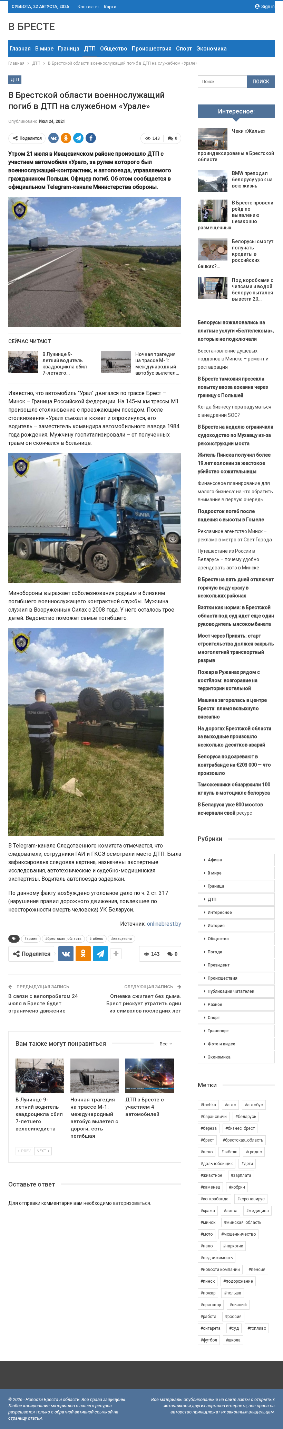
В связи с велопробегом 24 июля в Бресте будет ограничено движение (43, 1003)
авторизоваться (131, 1203)
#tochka (208, 1104)
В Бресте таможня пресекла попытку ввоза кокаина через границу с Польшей (233, 387)
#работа (208, 1316)
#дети (247, 1163)
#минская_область (242, 1222)
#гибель (96, 939)
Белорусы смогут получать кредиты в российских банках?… (235, 254)
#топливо (256, 1328)
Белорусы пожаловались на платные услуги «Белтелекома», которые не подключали (236, 331)
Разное (215, 1004)
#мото (207, 1234)
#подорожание (238, 1281)
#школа (233, 1340)
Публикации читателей (231, 991)
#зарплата (241, 1175)
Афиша (215, 860)
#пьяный (238, 1304)
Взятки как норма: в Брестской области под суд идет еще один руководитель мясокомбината (236, 616)
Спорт (184, 48)
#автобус (254, 1104)
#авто (230, 1104)
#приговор (211, 1304)
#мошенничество (238, 1234)
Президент (219, 965)
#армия (31, 939)
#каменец (210, 1187)
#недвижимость (217, 1257)
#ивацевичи (121, 939)
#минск (208, 1222)
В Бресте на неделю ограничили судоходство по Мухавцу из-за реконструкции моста (235, 435)
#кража (208, 1210)
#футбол (209, 1340)
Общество (113, 48)
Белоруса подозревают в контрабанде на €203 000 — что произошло (234, 765)
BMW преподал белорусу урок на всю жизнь (252, 180)
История (216, 925)
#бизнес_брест (240, 1128)
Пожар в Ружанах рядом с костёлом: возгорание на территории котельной (229, 680)
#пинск (208, 1281)
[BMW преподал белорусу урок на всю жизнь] (212, 181)
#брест (207, 1140)
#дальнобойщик (217, 1163)
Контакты (88, 6)
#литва (230, 1210)
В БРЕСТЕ (31, 26)
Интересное (220, 912)
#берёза (209, 1128)
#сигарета (211, 1328)
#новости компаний (220, 1269)
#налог (207, 1246)
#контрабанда (214, 1199)
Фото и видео (221, 1044)
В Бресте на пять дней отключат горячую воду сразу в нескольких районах (236, 588)
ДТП (90, 48)
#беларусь (245, 1116)
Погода (215, 952)
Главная (20, 48)
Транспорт (218, 1030)
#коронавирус (251, 1199)
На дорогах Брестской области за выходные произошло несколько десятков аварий (234, 737)
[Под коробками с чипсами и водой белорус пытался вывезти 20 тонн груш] (212, 288)
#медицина (257, 1210)
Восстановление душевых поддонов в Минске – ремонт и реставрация (233, 359)
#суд (234, 1328)
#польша (232, 1293)
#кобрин (237, 1187)
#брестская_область (63, 939)
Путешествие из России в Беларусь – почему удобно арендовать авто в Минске (228, 559)
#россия (233, 1316)
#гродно (254, 1151)
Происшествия (152, 48)
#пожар (208, 1293)
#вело (207, 1151)
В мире (44, 48)
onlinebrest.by (164, 923)
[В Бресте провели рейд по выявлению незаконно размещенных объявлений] (212, 211)
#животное (211, 1175)
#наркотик (233, 1246)
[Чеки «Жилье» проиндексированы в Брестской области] (212, 139)
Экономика (211, 48)
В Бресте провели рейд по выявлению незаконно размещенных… (235, 215)
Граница (68, 48)
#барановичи (214, 1116)
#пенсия (256, 1269)
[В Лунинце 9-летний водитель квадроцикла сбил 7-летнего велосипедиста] (23, 362)
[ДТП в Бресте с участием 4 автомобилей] (149, 1076)
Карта (110, 6)
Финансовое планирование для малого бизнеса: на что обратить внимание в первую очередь (235, 491)
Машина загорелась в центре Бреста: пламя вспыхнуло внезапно (232, 708)
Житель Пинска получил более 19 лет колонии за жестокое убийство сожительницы (234, 463)
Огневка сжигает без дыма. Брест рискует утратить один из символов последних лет (143, 1003)
